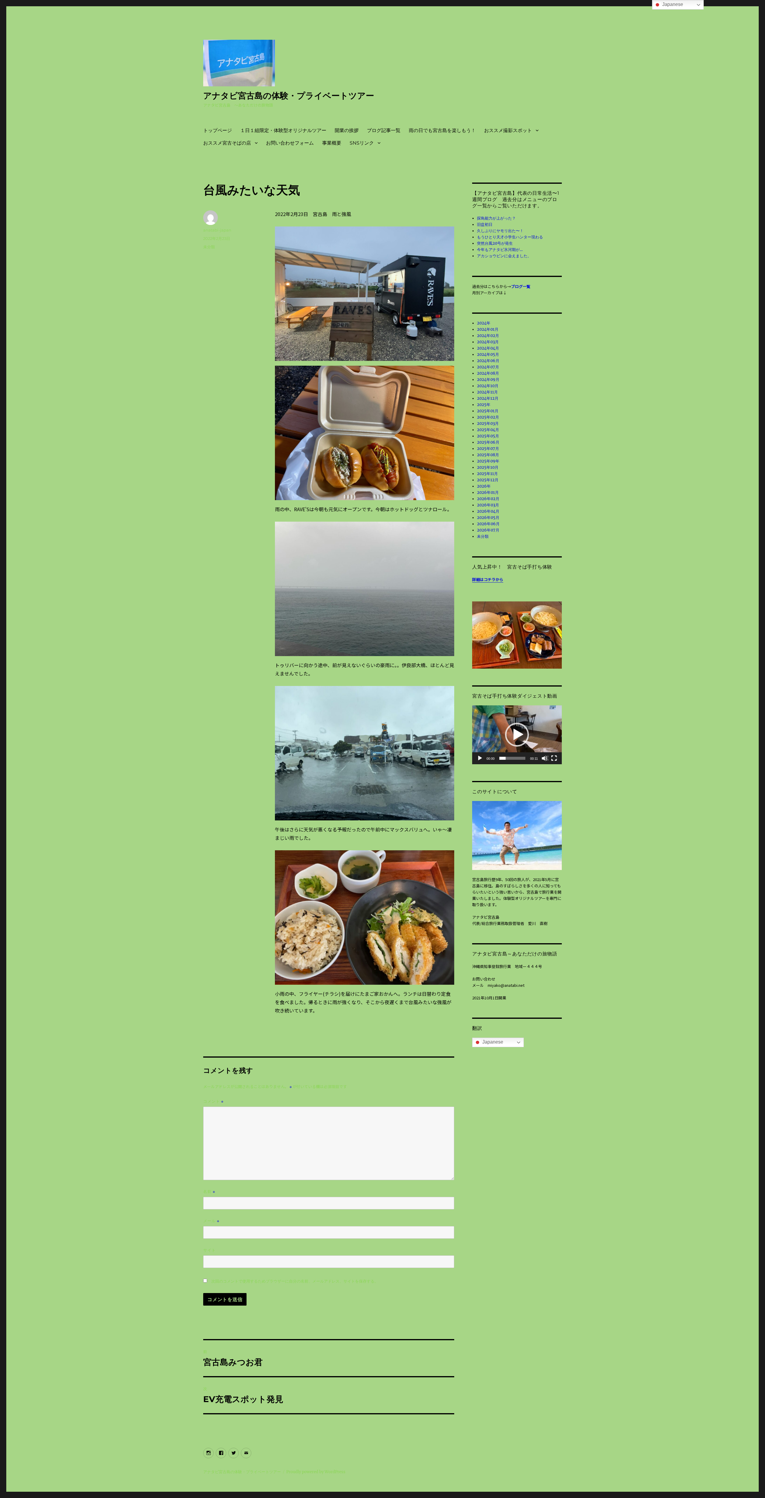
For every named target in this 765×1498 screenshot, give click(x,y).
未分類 (209, 246)
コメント (213, 1101)
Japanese (492, 1042)
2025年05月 (488, 436)
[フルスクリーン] (554, 758)
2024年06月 (488, 360)
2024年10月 (487, 385)
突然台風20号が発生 (495, 243)
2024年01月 (487, 329)
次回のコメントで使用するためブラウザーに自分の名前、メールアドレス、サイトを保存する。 (294, 1281)
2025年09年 (488, 461)
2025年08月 (488, 454)
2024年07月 (488, 367)
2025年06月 (488, 442)
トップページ (217, 130)
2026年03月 (488, 505)
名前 (209, 1191)
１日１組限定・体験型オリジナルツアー (283, 130)
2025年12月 (487, 480)
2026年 (484, 486)
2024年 (483, 323)
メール (211, 1220)
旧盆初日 (484, 224)
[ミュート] (544, 758)
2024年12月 (487, 398)
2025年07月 (488, 448)
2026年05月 (488, 517)
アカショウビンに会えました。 (504, 255)
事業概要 (331, 143)
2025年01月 (487, 410)
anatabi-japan (217, 230)
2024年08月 (488, 373)
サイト (209, 1250)
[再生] (480, 758)
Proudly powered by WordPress (315, 1471)
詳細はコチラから (487, 579)
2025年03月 (488, 423)
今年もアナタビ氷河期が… (500, 249)
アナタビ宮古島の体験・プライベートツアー (288, 96)
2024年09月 (488, 379)
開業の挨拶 (347, 130)
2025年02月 (488, 417)
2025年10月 (487, 467)
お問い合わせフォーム (290, 143)
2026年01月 (488, 492)
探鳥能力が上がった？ (496, 218)
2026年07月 (488, 530)
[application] (517, 734)
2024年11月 (487, 392)
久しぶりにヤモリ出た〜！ (500, 230)
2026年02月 (488, 498)
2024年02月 (488, 335)
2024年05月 (488, 354)
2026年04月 (488, 511)
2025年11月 (487, 473)
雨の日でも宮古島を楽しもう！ (442, 130)
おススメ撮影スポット (508, 130)
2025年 (483, 404)
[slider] (512, 758)
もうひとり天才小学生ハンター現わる (510, 237)
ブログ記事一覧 (383, 130)
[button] (517, 735)
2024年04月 (488, 348)
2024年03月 (488, 341)
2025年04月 (488, 429)
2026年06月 (488, 523)
